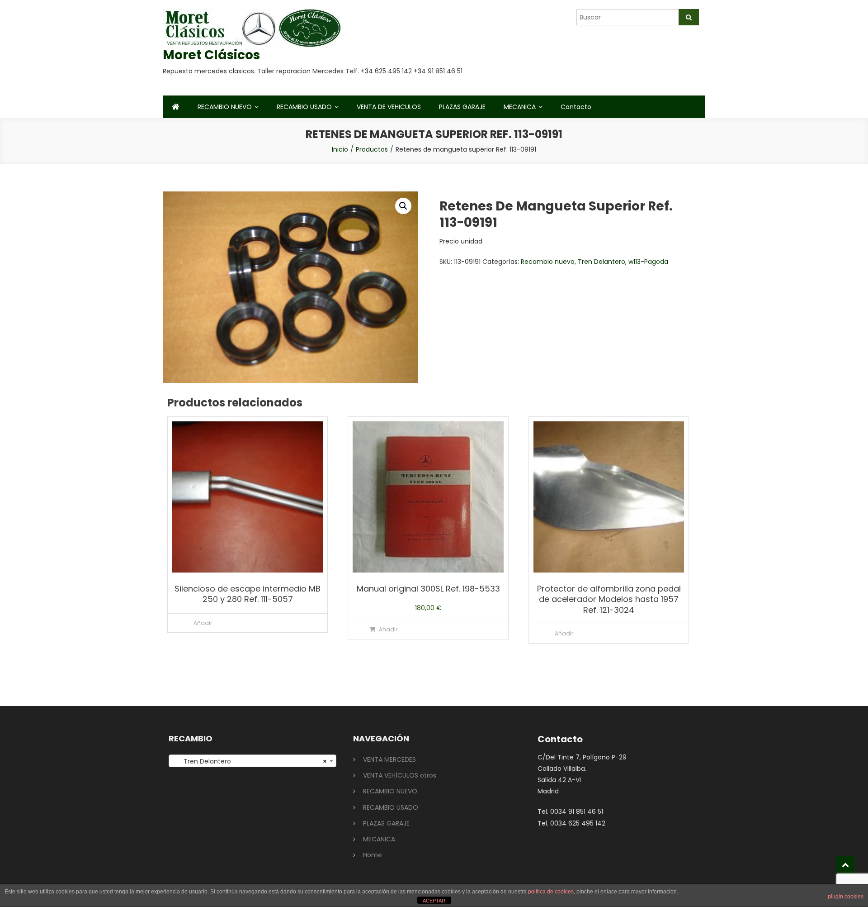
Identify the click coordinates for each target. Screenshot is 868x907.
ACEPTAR (434, 900)
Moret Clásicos (211, 55)
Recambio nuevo (548, 261)
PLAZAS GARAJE (462, 106)
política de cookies (551, 891)
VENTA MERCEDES (389, 759)
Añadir (202, 623)
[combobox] (252, 760)
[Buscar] (689, 17)
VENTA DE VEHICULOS (389, 106)
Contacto (576, 106)
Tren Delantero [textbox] (250, 761)
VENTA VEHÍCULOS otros (399, 775)
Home (372, 854)
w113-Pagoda (648, 261)
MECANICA (520, 106)
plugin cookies (845, 896)
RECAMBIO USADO (304, 106)
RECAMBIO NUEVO (225, 106)
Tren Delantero (601, 261)
